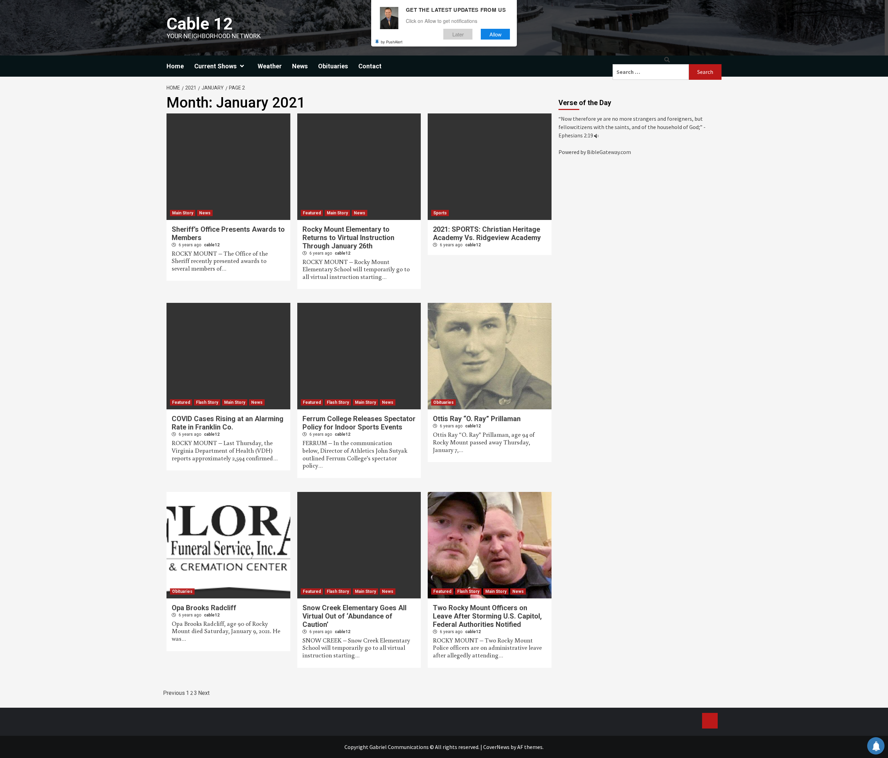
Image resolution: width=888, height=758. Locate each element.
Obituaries (333, 66)
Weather (270, 66)
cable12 (212, 244)
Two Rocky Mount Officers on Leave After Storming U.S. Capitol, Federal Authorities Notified (487, 616)
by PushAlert (391, 41)
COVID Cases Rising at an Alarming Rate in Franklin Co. (227, 423)
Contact (370, 66)
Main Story (182, 213)
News (300, 66)
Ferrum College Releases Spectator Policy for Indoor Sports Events (359, 423)
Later (458, 34)
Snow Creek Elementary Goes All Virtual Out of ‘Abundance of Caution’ (354, 616)
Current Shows (215, 66)
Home (175, 66)
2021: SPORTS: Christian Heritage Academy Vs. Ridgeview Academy (487, 233)
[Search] (667, 60)
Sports (440, 213)
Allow (495, 34)
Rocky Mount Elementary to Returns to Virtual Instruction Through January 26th (348, 237)
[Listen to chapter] (596, 135)
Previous (174, 693)
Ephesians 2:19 (575, 135)
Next (204, 693)
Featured (312, 213)
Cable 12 (199, 24)
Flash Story (207, 402)
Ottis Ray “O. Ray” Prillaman (477, 419)
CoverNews (496, 746)
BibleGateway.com (609, 151)
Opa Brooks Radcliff (204, 608)
